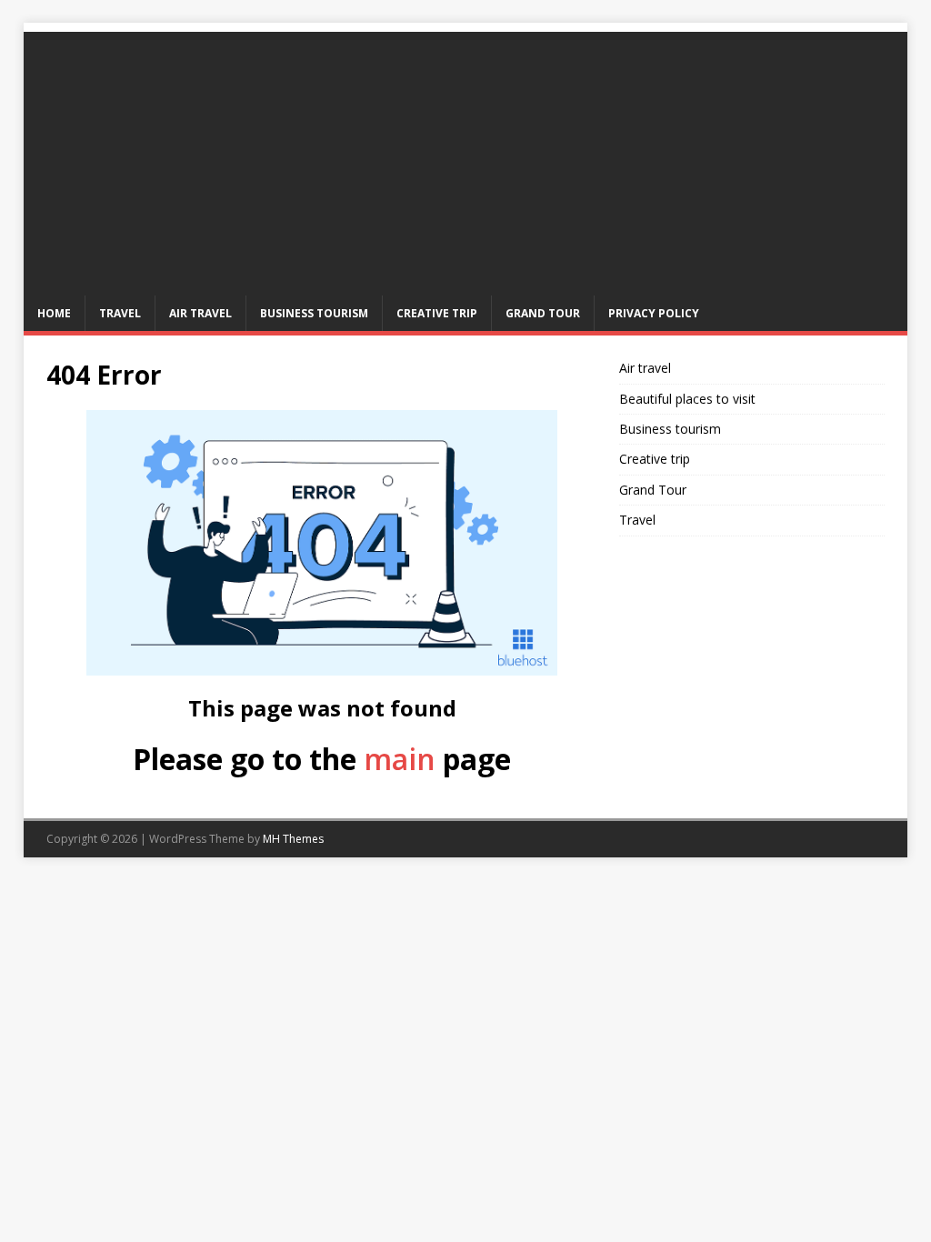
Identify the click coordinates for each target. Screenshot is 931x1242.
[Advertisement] (466, 159)
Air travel (200, 313)
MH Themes (293, 838)
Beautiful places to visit (687, 398)
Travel (120, 313)
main (399, 758)
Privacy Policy (653, 313)
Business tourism (314, 313)
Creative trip (436, 313)
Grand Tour (543, 313)
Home (54, 313)
